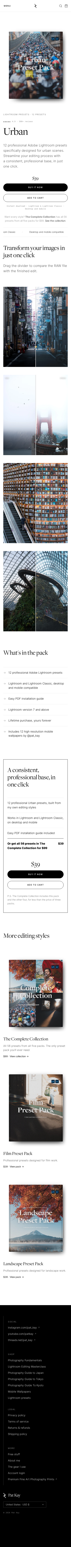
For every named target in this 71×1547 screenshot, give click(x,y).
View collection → (19, 1056)
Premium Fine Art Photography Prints (32, 1479)
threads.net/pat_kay (22, 1340)
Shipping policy (17, 1434)
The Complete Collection (25, 1039)
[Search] (60, 6)
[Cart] (66, 6)
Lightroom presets (16, 114)
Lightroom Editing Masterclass (27, 1366)
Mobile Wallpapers (19, 1391)
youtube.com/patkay (22, 1333)
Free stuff (14, 1454)
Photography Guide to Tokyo (25, 1379)
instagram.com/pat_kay (24, 1327)
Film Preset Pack (17, 1153)
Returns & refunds (19, 1427)
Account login (16, 1473)
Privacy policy (16, 1415)
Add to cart (35, 198)
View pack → (17, 1166)
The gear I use (17, 1466)
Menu (7, 6)
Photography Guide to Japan (26, 1372)
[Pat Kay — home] (36, 6)
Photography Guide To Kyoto (25, 1385)
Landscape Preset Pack (23, 1264)
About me (14, 1460)
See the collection (55, 220)
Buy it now (35, 187)
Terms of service (18, 1421)
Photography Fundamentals (25, 1360)
